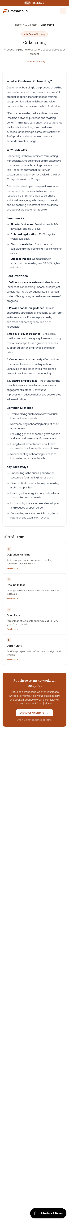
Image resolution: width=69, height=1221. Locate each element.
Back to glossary (36, 61)
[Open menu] (63, 11)
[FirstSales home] (15, 11)
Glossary (32, 24)
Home (18, 24)
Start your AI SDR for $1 (32, 712)
